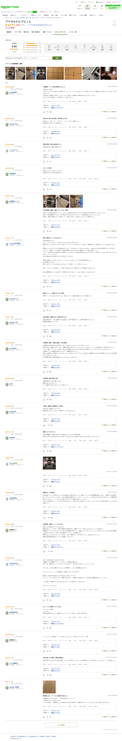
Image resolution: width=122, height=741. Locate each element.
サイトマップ (91, 2)
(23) (36, 32)
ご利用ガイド (83, 2)
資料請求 (53, 736)
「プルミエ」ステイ (55, 105)
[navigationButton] (114, 72)
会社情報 (12, 736)
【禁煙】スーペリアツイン (56, 446)
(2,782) (60, 32)
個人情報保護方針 (22, 736)
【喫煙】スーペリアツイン (56, 107)
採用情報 (42, 736)
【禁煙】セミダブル (55, 133)
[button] (10, 73)
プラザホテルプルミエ (18, 21)
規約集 (48, 736)
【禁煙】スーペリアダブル (56, 623)
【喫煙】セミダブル (55, 282)
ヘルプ (76, 2)
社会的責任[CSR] (33, 736)
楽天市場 (108, 2)
